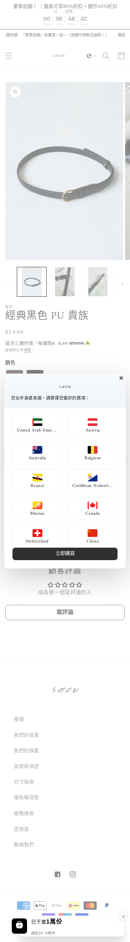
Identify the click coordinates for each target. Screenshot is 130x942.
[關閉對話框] (121, 378)
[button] (37, 425)
